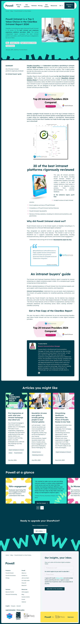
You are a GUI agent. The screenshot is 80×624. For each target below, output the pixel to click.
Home (7, 11)
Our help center (26, 580)
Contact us (24, 575)
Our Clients (46, 5)
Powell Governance (11, 575)
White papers (25, 592)
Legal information (10, 610)
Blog (11, 11)
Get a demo (39, 531)
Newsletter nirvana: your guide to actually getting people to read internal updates (39, 417)
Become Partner (10, 592)
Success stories (26, 597)
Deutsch (19, 606)
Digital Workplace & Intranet (28, 43)
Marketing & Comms (37, 455)
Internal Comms (36, 452)
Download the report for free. (63, 239)
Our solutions (26, 5)
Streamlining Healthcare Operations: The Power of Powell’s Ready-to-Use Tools (62, 417)
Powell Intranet (10, 46)
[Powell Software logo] (8, 4)
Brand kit (24, 585)
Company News (15, 43)
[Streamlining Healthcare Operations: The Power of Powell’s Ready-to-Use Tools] (63, 401)
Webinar (24, 602)
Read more (71, 617)
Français (13, 606)
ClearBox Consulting (33, 65)
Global (10, 453)
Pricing (40, 5)
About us (24, 573)
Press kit (24, 583)
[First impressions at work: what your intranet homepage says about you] (16, 401)
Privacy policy (20, 610)
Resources (54, 5)
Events (23, 599)
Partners (34, 5)
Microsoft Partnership (11, 594)
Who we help (18, 5)
